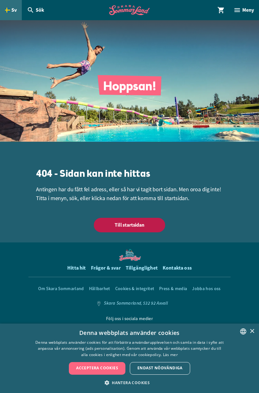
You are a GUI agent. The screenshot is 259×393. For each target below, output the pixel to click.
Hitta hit (76, 268)
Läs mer (170, 354)
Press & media (173, 288)
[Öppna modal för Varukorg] (221, 10)
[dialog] (129, 358)
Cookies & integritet (134, 288)
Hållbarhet (99, 288)
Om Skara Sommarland (61, 288)
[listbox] (243, 331)
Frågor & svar (106, 268)
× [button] (252, 331)
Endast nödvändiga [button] (160, 368)
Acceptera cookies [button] (97, 368)
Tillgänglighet (142, 268)
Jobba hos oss (206, 288)
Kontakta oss (177, 268)
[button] (129, 382)
